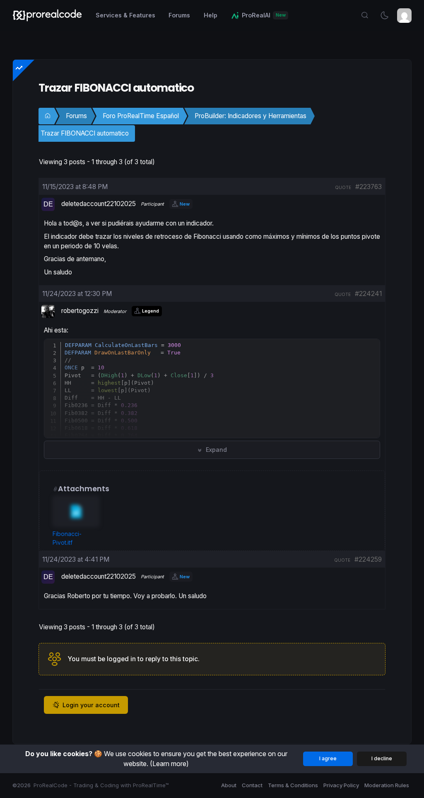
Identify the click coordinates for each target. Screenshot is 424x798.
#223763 (368, 187)
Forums (76, 116)
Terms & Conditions (293, 785)
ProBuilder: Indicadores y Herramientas (250, 116)
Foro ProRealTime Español (141, 116)
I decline (381, 758)
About (228, 785)
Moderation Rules (386, 785)
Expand (215, 449)
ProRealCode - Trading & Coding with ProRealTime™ (101, 785)
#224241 (368, 294)
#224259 (368, 559)
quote (343, 187)
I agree (328, 758)
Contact (252, 785)
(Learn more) (169, 763)
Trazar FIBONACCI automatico (85, 133)
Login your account (91, 704)
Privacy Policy (341, 785)
